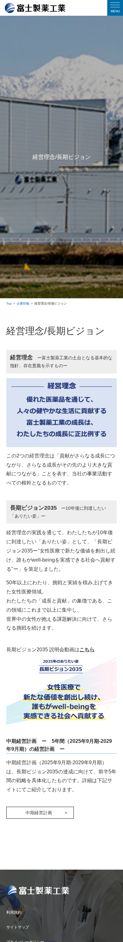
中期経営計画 (39, 812)
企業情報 (23, 303)
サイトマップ (17, 927)
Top (9, 303)
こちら (87, 649)
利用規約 (13, 912)
